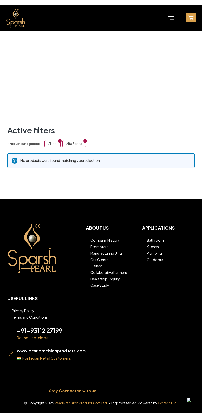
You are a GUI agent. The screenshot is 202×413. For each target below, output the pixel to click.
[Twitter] (141, 390)
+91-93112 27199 (39, 330)
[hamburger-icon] (171, 18)
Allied (52, 144)
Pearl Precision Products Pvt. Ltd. (81, 403)
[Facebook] (108, 390)
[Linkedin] (130, 390)
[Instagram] (119, 390)
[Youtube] (152, 390)
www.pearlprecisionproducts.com (51, 350)
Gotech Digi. (168, 403)
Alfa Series (74, 144)
